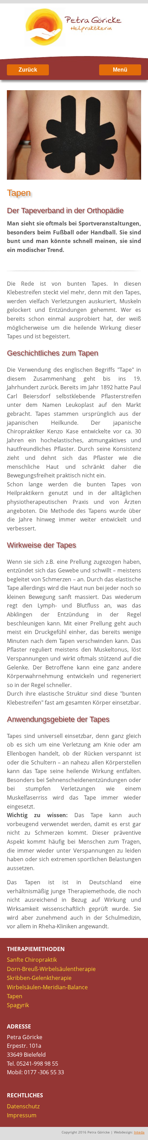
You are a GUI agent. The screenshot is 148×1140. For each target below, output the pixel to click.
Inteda (139, 1132)
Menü (120, 70)
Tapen (14, 996)
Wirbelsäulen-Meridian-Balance (47, 987)
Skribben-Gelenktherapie (39, 978)
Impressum (21, 1115)
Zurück (28, 70)
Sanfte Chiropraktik (32, 959)
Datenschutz (23, 1106)
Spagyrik (18, 1005)
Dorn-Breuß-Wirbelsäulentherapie (51, 969)
